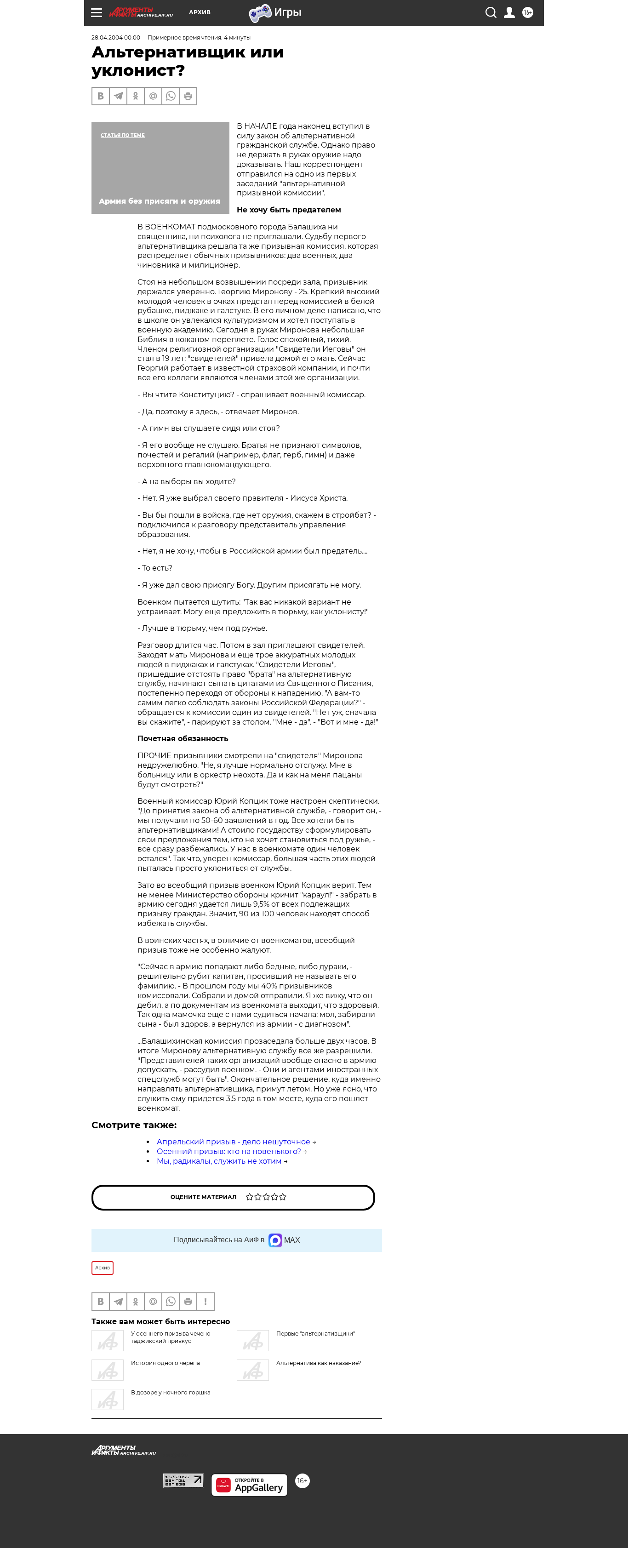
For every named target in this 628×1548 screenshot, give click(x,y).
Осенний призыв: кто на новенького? (229, 1151)
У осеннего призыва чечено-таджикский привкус (172, 1337)
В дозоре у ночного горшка (171, 1392)
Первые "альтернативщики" (315, 1333)
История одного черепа (165, 1362)
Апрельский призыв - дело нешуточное (233, 1141)
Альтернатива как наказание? (318, 1362)
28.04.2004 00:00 (115, 37)
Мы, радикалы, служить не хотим (219, 1161)
